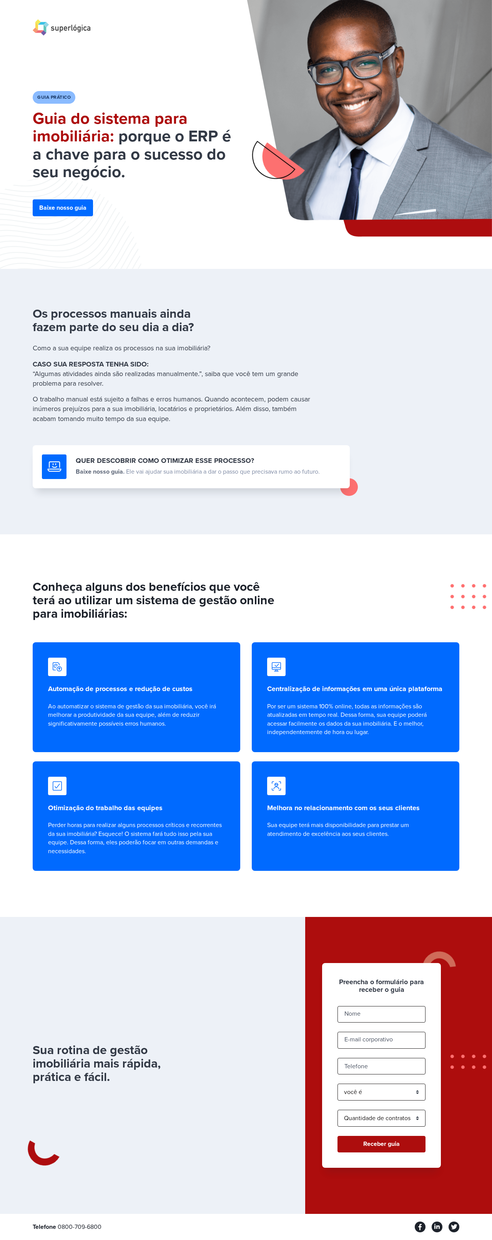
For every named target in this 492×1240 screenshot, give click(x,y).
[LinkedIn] (437, 1227)
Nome (352, 1014)
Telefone (356, 1066)
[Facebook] (420, 1227)
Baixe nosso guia (62, 208)
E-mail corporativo (368, 1039)
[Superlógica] (61, 27)
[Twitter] (454, 1227)
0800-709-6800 (79, 1227)
